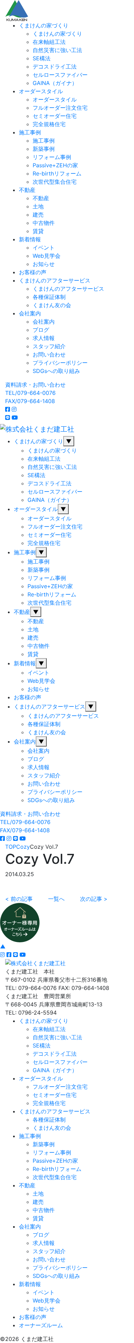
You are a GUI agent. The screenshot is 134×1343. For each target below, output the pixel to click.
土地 (38, 206)
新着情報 (30, 239)
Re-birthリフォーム (57, 173)
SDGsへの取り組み (56, 370)
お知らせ (44, 264)
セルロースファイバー (60, 74)
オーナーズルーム (41, 1325)
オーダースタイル (41, 91)
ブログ (41, 329)
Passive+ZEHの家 (55, 165)
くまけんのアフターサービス (54, 280)
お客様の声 (32, 272)
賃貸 (38, 231)
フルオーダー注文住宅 (60, 107)
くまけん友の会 (52, 305)
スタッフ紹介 (49, 346)
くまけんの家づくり (43, 25)
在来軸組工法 (49, 41)
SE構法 (42, 58)
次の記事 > (94, 898)
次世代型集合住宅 (55, 181)
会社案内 (30, 313)
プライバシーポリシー (60, 362)
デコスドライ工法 (55, 66)
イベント (44, 247)
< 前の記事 (19, 898)
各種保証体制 (49, 296)
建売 (38, 214)
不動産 (27, 189)
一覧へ (56, 898)
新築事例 (44, 148)
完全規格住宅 (49, 124)
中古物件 (44, 222)
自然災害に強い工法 (57, 50)
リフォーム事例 (52, 157)
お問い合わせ (49, 354)
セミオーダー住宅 (55, 115)
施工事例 (30, 132)
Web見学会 (46, 255)
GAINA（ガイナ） (55, 83)
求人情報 (44, 338)
